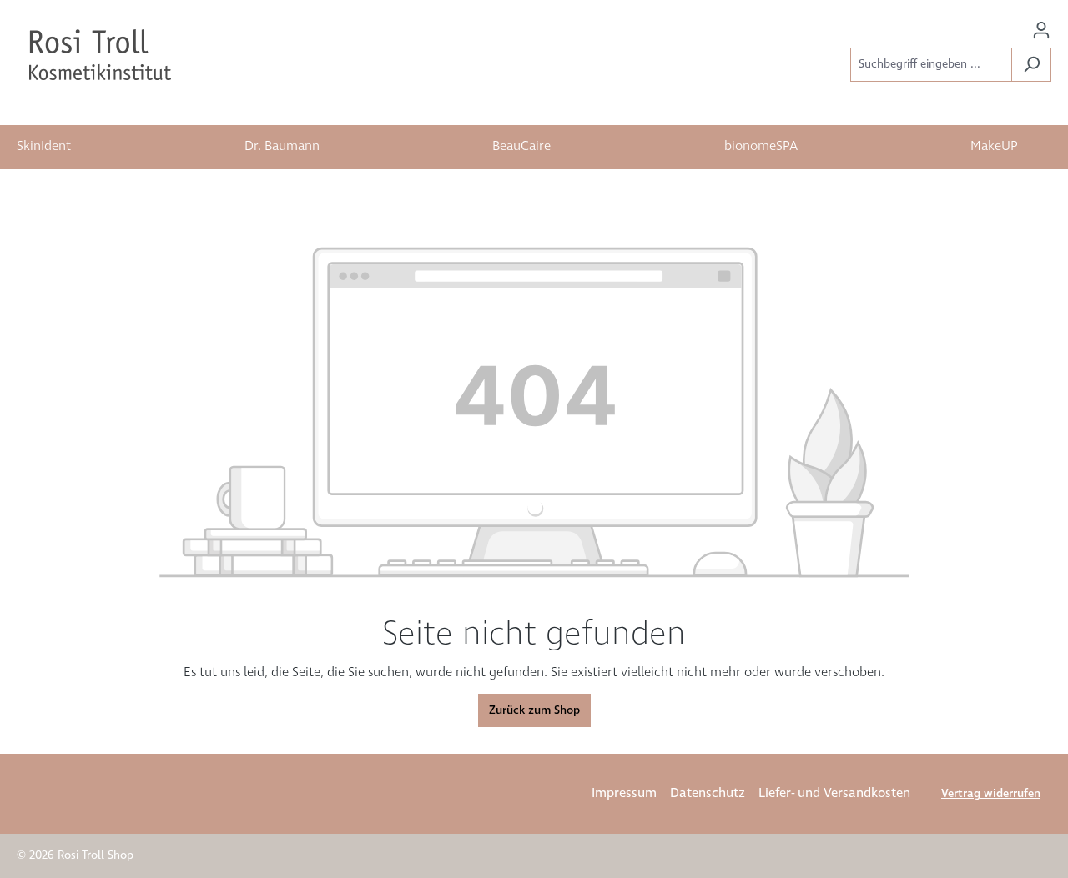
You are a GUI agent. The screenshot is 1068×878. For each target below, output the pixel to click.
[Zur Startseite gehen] (100, 55)
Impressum (624, 793)
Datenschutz (707, 793)
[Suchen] (1031, 65)
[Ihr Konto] (1041, 30)
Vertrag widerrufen (990, 793)
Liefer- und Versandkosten (834, 793)
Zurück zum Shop (534, 710)
